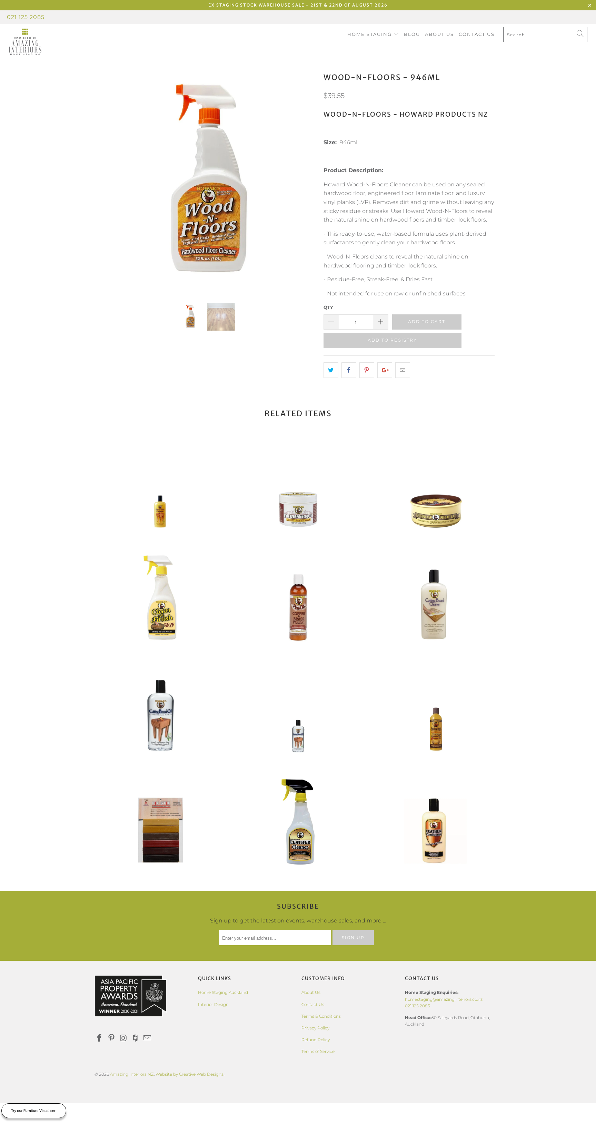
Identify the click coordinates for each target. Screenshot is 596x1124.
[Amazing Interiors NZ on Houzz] (135, 1038)
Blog (412, 34)
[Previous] (106, 181)
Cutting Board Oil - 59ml (298, 711)
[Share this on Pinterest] (366, 370)
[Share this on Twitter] (331, 370)
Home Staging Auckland (223, 992)
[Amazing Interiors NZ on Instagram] (123, 1038)
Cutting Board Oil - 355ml (160, 711)
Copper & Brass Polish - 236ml (298, 599)
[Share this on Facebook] (348, 370)
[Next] (304, 181)
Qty (328, 307)
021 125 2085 (25, 17)
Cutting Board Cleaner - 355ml (435, 599)
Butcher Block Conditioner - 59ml (160, 487)
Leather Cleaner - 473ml (298, 824)
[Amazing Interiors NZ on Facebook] (100, 1038)
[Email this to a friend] (402, 370)
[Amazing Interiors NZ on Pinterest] (112, 1038)
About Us (439, 34)
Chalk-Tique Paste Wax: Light (298, 487)
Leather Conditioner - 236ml (435, 824)
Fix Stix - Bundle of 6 (160, 824)
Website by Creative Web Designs (189, 1074)
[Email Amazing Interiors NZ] (147, 1038)
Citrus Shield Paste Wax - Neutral (435, 487)
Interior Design (213, 1004)
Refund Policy (315, 1039)
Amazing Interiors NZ (132, 1074)
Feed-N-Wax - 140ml (435, 711)
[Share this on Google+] (384, 370)
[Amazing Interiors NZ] (51, 42)
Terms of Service (318, 1051)
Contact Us (477, 34)
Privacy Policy (315, 1027)
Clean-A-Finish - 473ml (160, 599)
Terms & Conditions (321, 1016)
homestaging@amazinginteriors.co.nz (444, 999)
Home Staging (370, 34)
